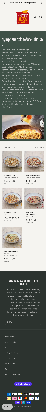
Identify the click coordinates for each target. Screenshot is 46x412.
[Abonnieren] (38, 322)
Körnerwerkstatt (26, 406)
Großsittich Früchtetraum (30, 213)
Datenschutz (10, 358)
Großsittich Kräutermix (33, 175)
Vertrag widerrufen (12, 374)
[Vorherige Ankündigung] (4, 3)
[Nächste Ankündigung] (41, 3)
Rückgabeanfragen (12, 353)
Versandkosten (11, 364)
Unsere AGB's (10, 342)
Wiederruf (9, 347)
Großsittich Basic (9, 175)
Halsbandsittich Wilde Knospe (11, 252)
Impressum (9, 337)
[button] (4, 17)
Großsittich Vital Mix (10, 212)
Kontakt (8, 369)
